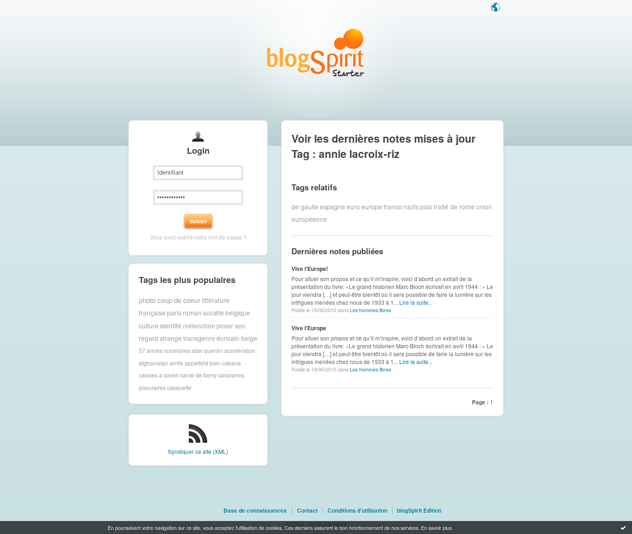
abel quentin (207, 350)
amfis (176, 363)
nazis (411, 206)
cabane (231, 363)
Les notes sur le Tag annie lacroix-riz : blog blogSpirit (316, 52)
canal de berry (198, 375)
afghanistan (153, 363)
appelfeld (196, 363)
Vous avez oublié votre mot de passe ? (198, 237)
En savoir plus (436, 527)
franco (393, 206)
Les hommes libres (370, 310)
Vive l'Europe (308, 328)
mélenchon (199, 325)
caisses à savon (159, 375)
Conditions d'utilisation (357, 510)
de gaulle (304, 206)
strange (171, 338)
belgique (237, 312)
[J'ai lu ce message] (623, 527)
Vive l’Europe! (309, 268)
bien (215, 363)
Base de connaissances (255, 510)
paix (426, 206)
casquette (179, 387)
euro (353, 206)
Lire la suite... (416, 302)
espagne (332, 206)
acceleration (239, 350)
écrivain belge (237, 338)
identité (170, 325)
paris (174, 312)
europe (371, 206)
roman (192, 312)
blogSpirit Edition (419, 510)
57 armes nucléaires (164, 350)
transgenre (199, 338)
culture (149, 325)
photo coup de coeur (169, 300)
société (213, 312)
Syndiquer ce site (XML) (198, 451)
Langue (496, 7)
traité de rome (454, 206)
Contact (307, 510)
